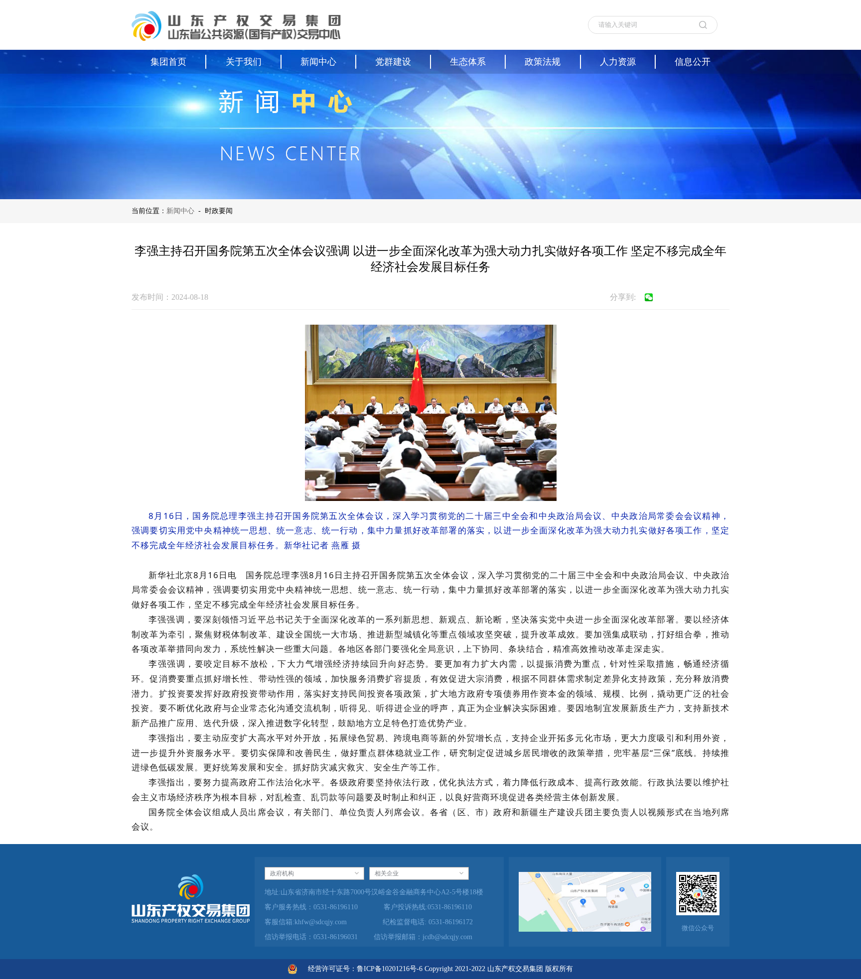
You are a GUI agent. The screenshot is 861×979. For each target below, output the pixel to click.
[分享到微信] (649, 297)
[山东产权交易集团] (236, 25)
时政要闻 (219, 211)
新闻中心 (180, 211)
